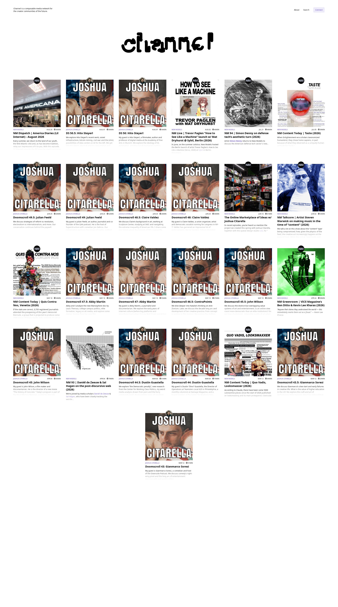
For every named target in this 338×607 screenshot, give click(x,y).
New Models (18, 129)
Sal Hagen (70, 396)
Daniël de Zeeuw (101, 393)
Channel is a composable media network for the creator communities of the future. (32, 9)
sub (261, 230)
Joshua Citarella (73, 129)
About (296, 10)
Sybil (201, 150)
